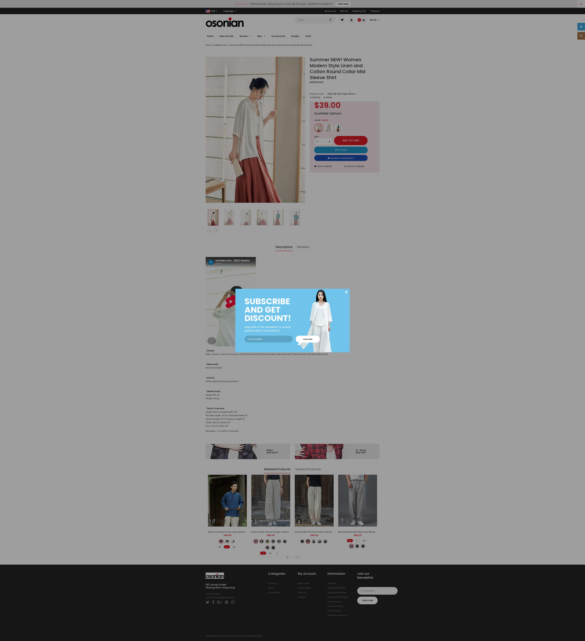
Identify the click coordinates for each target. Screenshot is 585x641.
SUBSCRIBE (307, 339)
